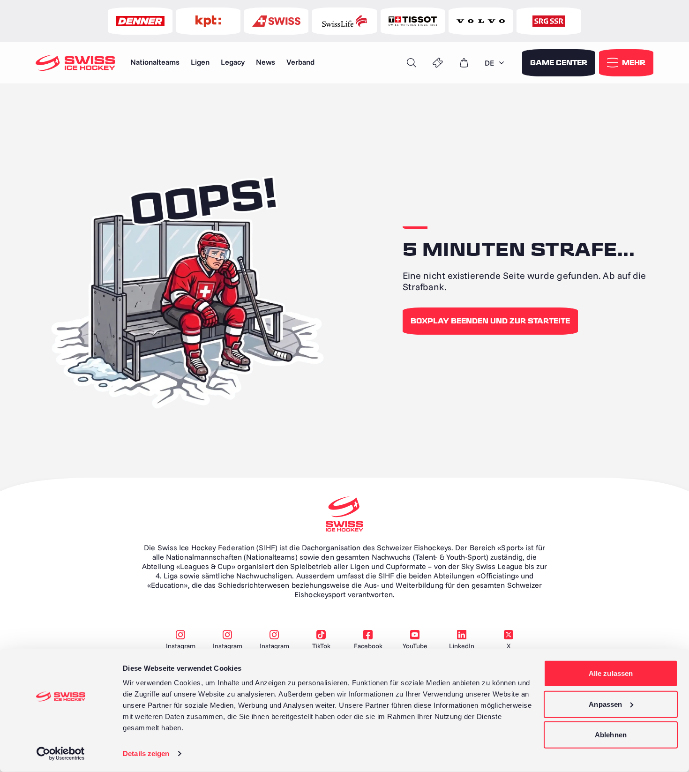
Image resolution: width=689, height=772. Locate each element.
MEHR (633, 63)
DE (489, 62)
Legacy (233, 62)
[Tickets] (438, 62)
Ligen (200, 62)
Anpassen (605, 704)
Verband (300, 62)
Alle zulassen (611, 673)
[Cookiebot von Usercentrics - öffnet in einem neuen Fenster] (61, 754)
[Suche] (411, 62)
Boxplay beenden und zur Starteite (490, 321)
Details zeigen (146, 753)
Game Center (558, 63)
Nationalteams (155, 62)
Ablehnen (611, 735)
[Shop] (464, 62)
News (265, 62)
